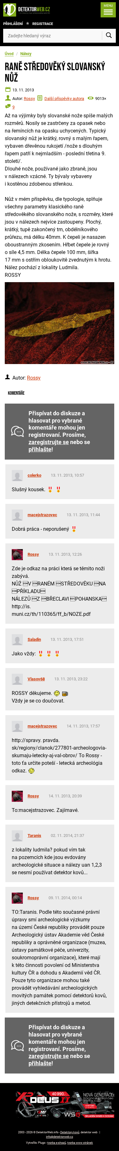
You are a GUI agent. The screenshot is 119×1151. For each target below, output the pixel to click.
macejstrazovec (42, 514)
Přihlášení (13, 24)
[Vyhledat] (109, 36)
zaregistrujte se (49, 442)
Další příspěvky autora (64, 98)
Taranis (34, 835)
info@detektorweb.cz (59, 1136)
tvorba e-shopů (56, 1142)
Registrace (42, 24)
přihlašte (40, 449)
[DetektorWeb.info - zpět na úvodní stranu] (28, 10)
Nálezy (25, 54)
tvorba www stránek (80, 1142)
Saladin (34, 639)
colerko (34, 475)
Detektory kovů (69, 1132)
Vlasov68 (36, 679)
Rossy (29, 98)
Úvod (9, 54)
